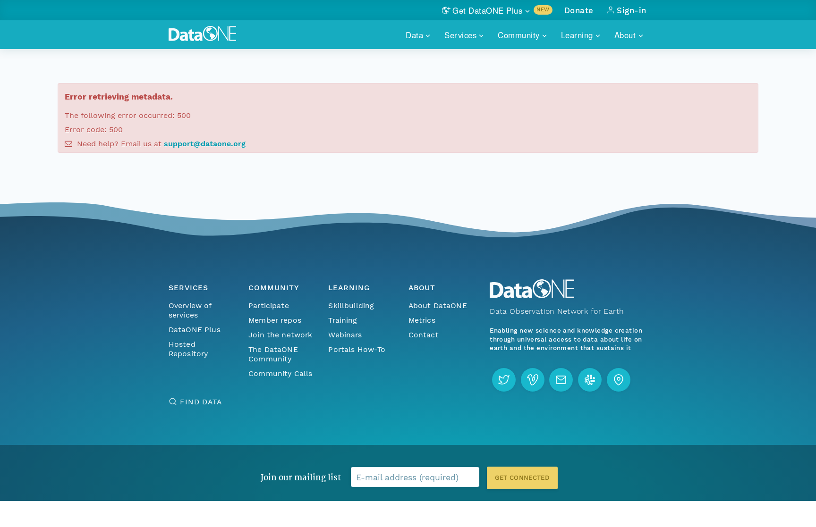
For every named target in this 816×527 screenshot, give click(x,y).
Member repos (274, 320)
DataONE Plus (195, 329)
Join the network (280, 334)
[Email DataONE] (561, 380)
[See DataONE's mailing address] (618, 380)
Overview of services (190, 310)
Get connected (522, 477)
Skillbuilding (351, 305)
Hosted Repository (188, 349)
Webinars (345, 334)
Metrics (421, 320)
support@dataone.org (205, 143)
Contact (423, 334)
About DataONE (437, 305)
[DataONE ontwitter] (504, 380)
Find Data (201, 401)
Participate (268, 305)
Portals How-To (356, 349)
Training (342, 320)
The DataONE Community (273, 354)
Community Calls (280, 373)
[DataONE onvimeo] (532, 380)
